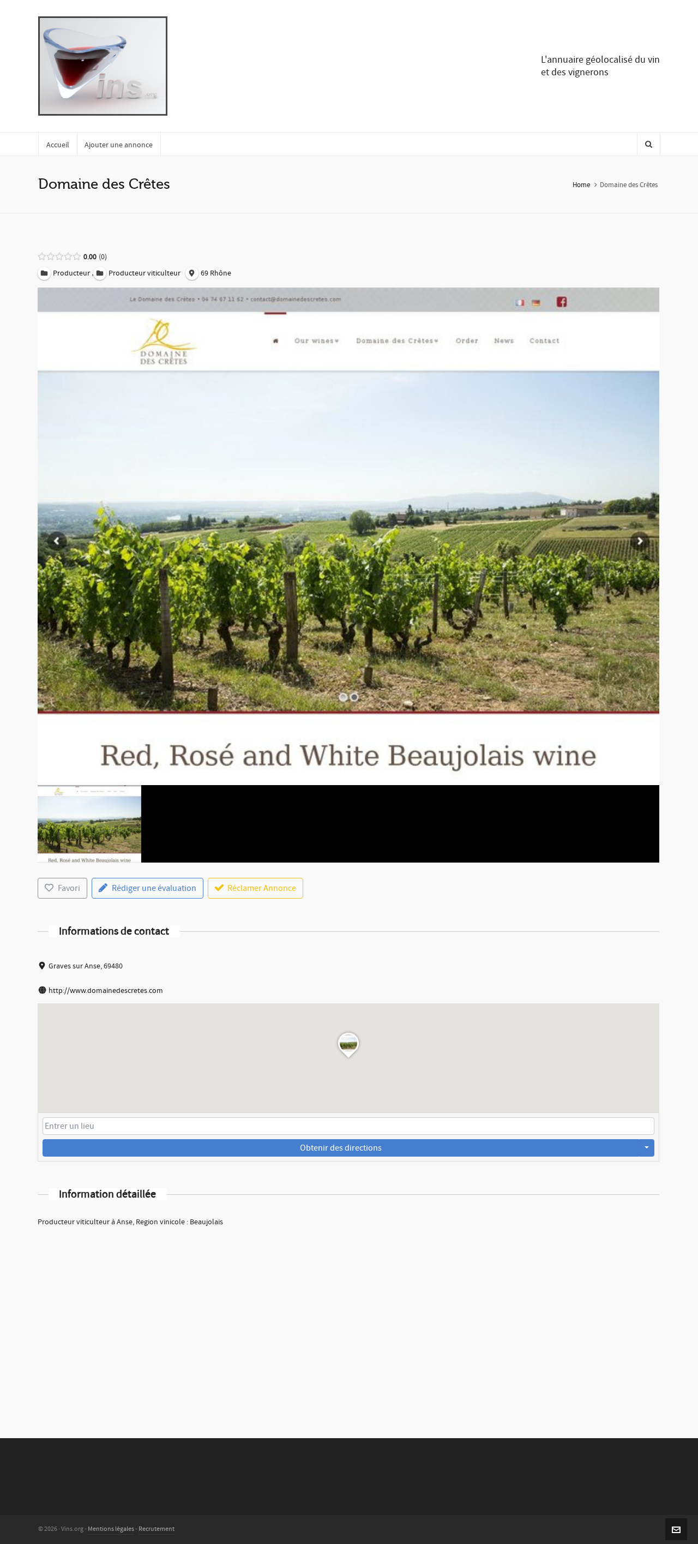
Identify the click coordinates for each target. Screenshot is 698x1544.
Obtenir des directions (341, 1147)
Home (581, 185)
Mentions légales (111, 1529)
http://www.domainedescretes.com (106, 991)
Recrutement (156, 1529)
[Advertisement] (348, 1318)
